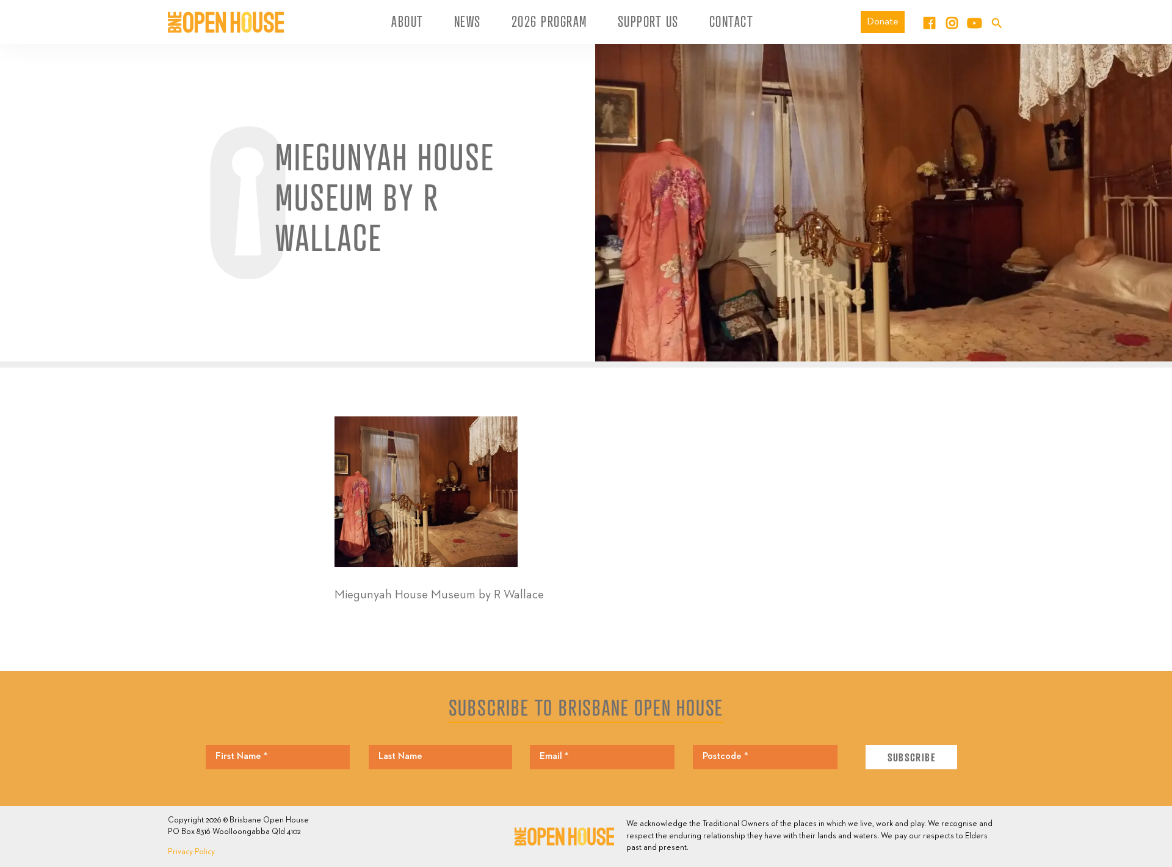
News (467, 21)
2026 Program (549, 21)
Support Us (648, 21)
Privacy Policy (191, 852)
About (407, 21)
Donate (883, 21)
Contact (731, 21)
